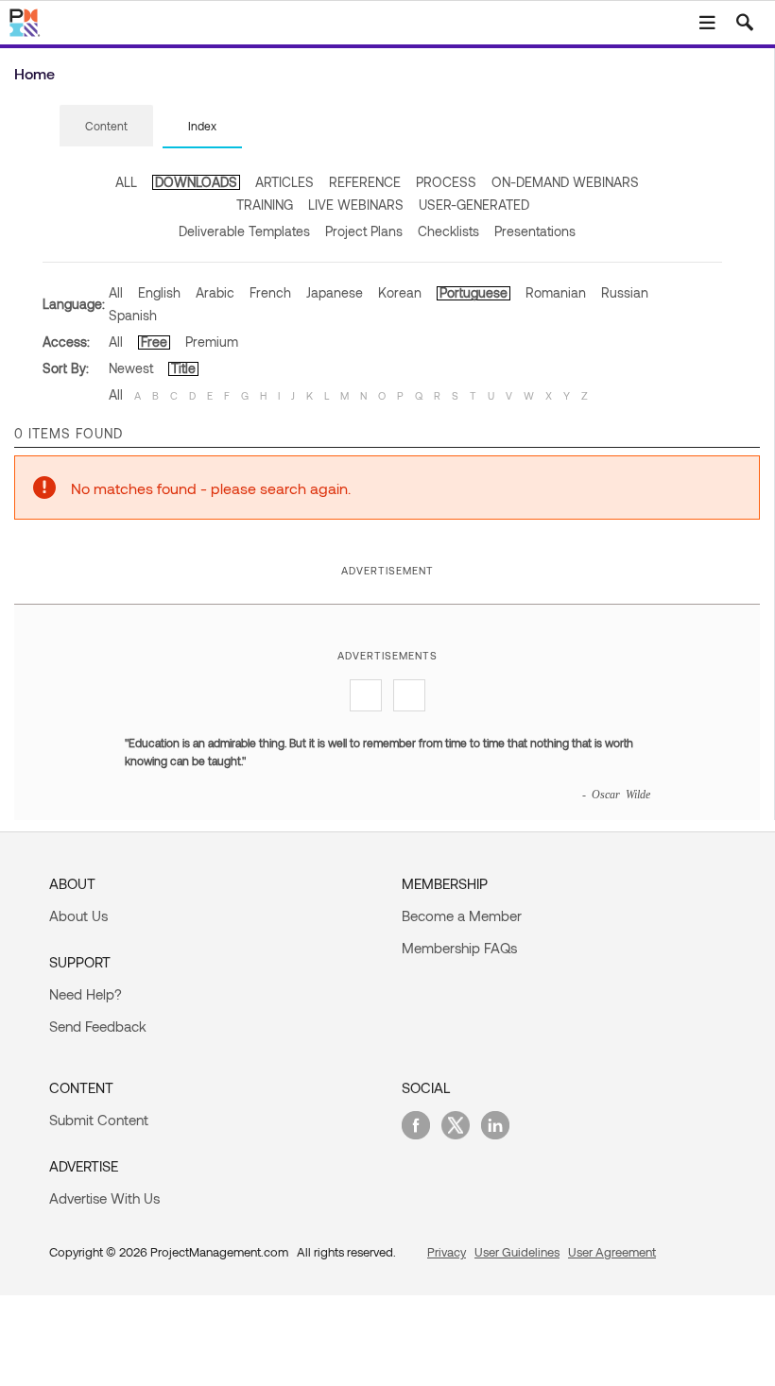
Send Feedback (97, 1026)
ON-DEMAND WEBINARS (565, 182)
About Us (78, 915)
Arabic (215, 292)
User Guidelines (517, 1251)
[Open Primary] (707, 23)
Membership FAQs (459, 947)
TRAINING (264, 205)
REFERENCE (365, 182)
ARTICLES (284, 182)
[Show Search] (745, 23)
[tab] (106, 126)
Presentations (535, 231)
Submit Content (98, 1119)
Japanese (334, 292)
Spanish (133, 315)
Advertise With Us (104, 1197)
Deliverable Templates (244, 231)
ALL (126, 182)
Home (34, 73)
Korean (400, 292)
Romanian (555, 292)
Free (154, 342)
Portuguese (473, 292)
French (270, 292)
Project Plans (364, 231)
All (116, 292)
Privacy (446, 1251)
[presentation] (106, 126)
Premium (211, 342)
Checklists (448, 231)
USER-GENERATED (474, 205)
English (159, 292)
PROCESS (446, 182)
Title (183, 368)
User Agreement (612, 1251)
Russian (624, 292)
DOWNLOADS (196, 182)
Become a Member (462, 915)
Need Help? (85, 993)
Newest (131, 368)
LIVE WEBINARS (356, 205)
